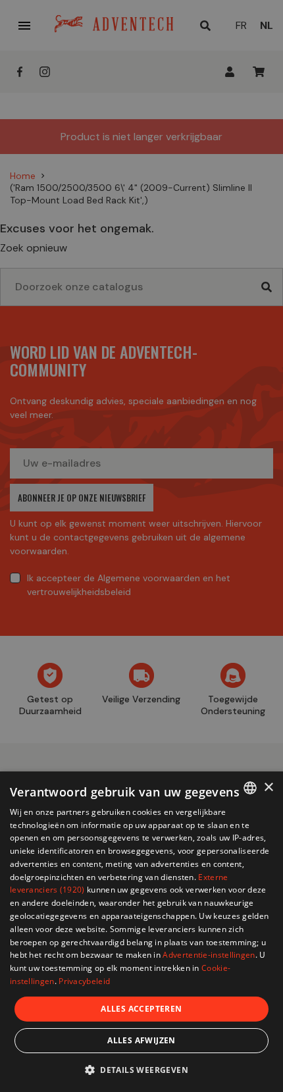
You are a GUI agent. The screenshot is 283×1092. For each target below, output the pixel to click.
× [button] (268, 788)
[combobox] (250, 787)
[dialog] (141, 931)
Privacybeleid (84, 981)
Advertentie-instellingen (209, 954)
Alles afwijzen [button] (141, 1040)
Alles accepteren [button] (141, 1008)
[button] (141, 1069)
